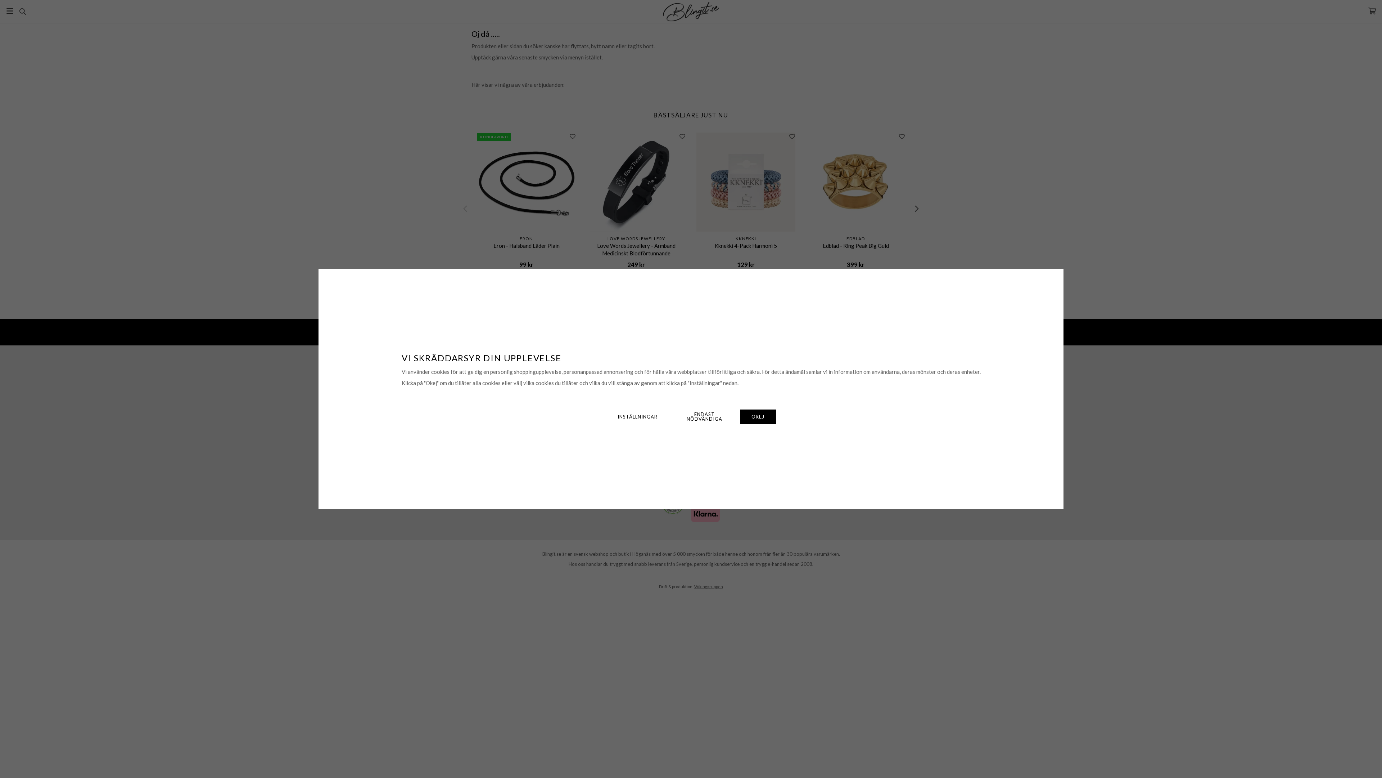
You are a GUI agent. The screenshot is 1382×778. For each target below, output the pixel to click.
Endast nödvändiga (704, 416)
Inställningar (638, 417)
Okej (757, 417)
